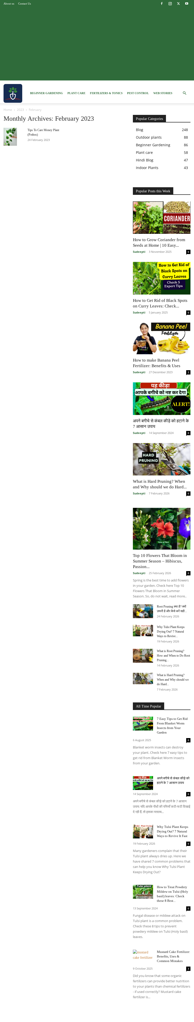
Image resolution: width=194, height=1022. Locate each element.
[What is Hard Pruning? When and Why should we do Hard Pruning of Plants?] (161, 459)
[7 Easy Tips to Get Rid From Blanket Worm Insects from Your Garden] (143, 724)
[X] (178, 3)
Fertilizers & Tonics (106, 93)
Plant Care (76, 93)
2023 (20, 110)
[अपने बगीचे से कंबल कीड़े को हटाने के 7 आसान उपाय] (161, 398)
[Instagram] (170, 3)
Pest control (138, 93)
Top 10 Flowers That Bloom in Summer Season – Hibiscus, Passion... (160, 561)
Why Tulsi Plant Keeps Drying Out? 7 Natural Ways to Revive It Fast (172, 831)
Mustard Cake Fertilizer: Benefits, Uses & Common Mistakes (173, 956)
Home (8, 110)
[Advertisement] (97, 45)
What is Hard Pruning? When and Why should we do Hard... (173, 679)
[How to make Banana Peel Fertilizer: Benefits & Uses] (161, 338)
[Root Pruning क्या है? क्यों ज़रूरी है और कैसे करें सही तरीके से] (143, 611)
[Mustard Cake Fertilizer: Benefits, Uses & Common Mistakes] (143, 957)
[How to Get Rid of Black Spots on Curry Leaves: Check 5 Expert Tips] (161, 278)
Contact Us (24, 3)
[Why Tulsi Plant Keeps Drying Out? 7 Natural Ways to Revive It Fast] (143, 630)
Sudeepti (139, 252)
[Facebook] (161, 3)
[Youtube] (186, 3)
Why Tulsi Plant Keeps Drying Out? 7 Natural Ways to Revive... (171, 631)
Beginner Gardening (46, 93)
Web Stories (162, 93)
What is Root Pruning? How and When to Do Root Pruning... (173, 655)
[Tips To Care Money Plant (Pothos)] (14, 137)
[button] (184, 93)
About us (9, 3)
